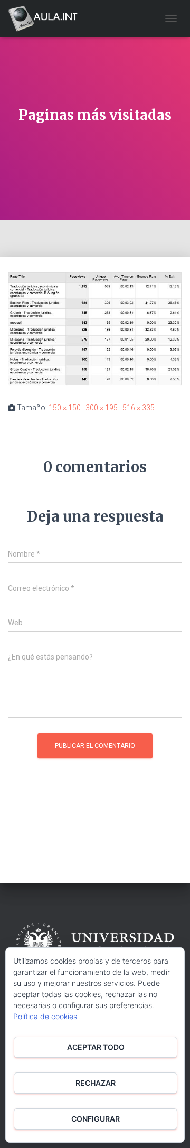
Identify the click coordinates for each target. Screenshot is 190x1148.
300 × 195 (102, 407)
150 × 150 (65, 407)
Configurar (95, 1118)
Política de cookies (45, 1016)
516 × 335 (138, 407)
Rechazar (95, 1082)
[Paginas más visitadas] (95, 328)
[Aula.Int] (47, 18)
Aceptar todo (96, 1046)
